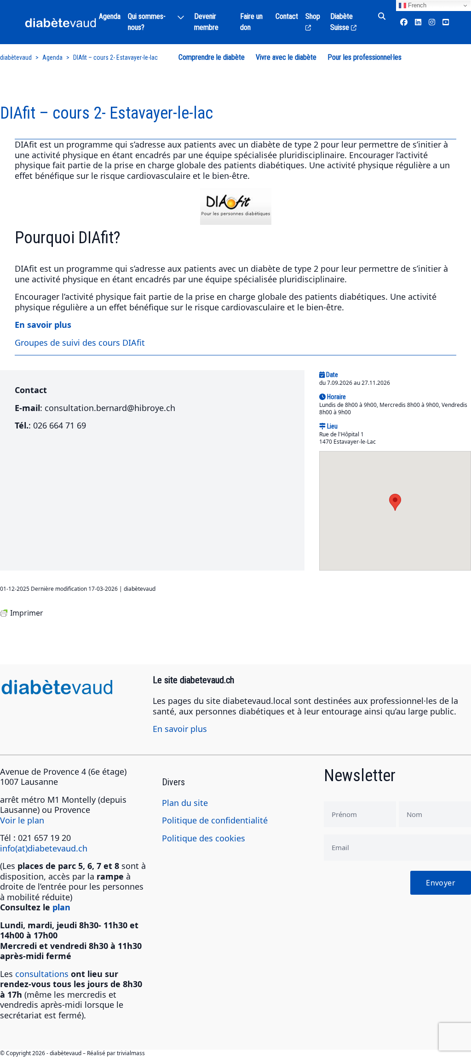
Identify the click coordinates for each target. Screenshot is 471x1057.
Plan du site (185, 802)
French (416, 5)
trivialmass (131, 1053)
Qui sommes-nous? (147, 22)
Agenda (110, 16)
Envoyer (440, 883)
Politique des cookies (203, 838)
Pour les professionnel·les (364, 57)
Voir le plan (22, 820)
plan (61, 907)
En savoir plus (180, 728)
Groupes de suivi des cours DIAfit (80, 342)
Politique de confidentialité (215, 820)
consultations (42, 973)
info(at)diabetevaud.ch (43, 848)
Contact (287, 16)
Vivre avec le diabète (286, 57)
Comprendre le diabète (211, 57)
